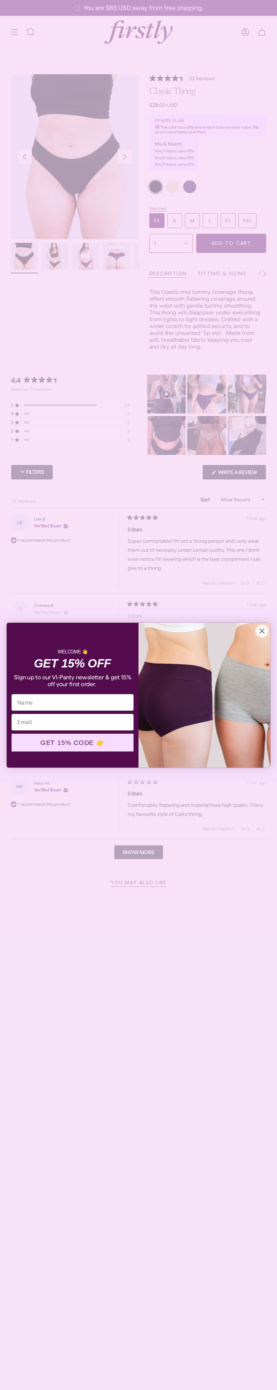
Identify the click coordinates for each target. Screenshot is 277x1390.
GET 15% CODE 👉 (72, 742)
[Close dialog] (262, 631)
